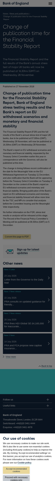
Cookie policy (24, 463)
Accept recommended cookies (16, 470)
